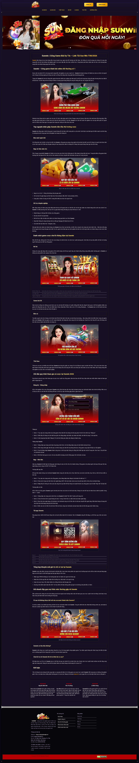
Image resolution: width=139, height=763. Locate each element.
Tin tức (84, 10)
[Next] (134, 27)
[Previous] (4, 27)
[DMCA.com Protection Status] (102, 757)
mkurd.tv (76, 674)
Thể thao (62, 10)
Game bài (53, 10)
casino (77, 10)
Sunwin (44, 10)
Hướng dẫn (93, 10)
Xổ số (69, 10)
